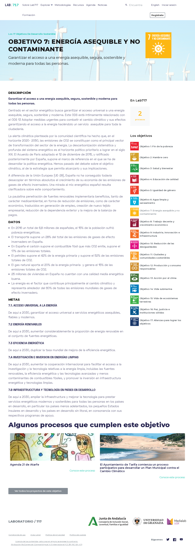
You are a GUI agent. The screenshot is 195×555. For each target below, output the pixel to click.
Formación (28, 15)
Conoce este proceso (82, 470)
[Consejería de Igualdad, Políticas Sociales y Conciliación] (108, 521)
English (155, 5)
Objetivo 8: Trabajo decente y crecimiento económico (157, 223)
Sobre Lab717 (30, 5)
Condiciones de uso (17, 535)
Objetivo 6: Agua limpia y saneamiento (154, 201)
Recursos (78, 5)
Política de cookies (78, 535)
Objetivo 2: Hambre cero (154, 157)
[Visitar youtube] (181, 539)
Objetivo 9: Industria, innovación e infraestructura (160, 234)
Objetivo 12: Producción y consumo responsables (160, 267)
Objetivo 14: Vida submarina (156, 289)
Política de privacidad (55, 535)
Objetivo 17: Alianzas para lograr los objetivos (160, 322)
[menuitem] (30, 5)
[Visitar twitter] (167, 540)
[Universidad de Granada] (148, 521)
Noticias (102, 5)
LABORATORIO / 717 (25, 521)
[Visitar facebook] (174, 540)
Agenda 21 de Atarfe (24, 464)
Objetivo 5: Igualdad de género (158, 190)
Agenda (90, 5)
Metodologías (63, 5)
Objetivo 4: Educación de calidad (159, 179)
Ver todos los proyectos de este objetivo (38, 491)
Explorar (45, 5)
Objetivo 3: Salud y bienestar (156, 168)
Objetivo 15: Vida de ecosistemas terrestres (159, 300)
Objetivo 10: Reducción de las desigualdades (157, 245)
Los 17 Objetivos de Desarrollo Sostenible (31, 34)
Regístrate (157, 15)
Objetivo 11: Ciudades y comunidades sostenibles (155, 256)
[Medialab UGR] (175, 521)
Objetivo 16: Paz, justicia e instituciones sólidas (155, 311)
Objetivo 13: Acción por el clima (158, 278)
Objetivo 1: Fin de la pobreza (156, 146)
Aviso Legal (35, 535)
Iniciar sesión (169, 5)
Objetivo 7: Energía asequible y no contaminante (160, 212)
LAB (12, 5)
